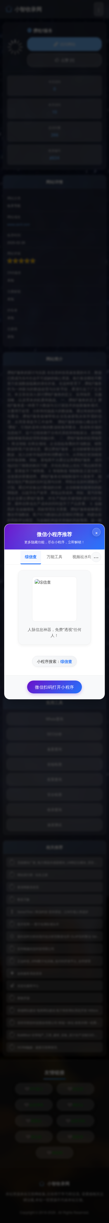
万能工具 (54, 556)
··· (96, 557)
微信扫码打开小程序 (54, 687)
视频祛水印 (82, 556)
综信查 (31, 556)
